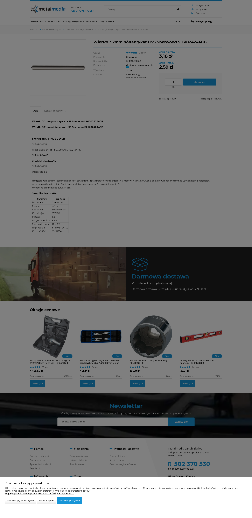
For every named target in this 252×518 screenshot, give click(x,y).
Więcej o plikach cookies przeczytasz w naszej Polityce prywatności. (39, 493)
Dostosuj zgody (46, 500)
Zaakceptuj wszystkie (69, 500)
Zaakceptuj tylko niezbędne (20, 500)
